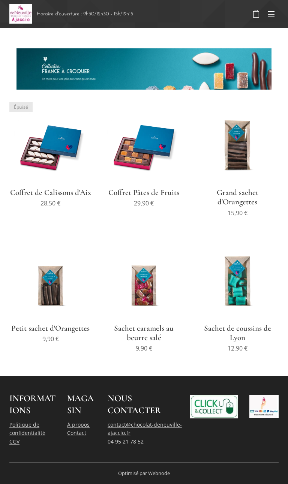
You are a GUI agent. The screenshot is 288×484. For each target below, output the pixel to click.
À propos (78, 424)
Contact (76, 432)
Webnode (159, 473)
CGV (14, 441)
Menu (271, 13)
